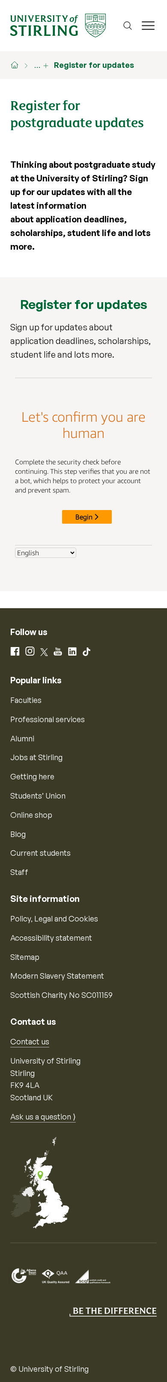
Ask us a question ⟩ (43, 1116)
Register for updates (94, 65)
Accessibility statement (51, 937)
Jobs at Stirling (36, 757)
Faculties (26, 700)
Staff (19, 872)
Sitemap (24, 957)
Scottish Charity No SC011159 (61, 995)
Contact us (29, 1041)
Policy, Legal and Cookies (54, 918)
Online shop (31, 814)
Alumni (22, 738)
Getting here (32, 776)
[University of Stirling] (58, 24)
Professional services (47, 719)
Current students (40, 852)
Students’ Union (38, 795)
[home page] (18, 65)
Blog (18, 834)
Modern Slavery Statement (57, 975)
